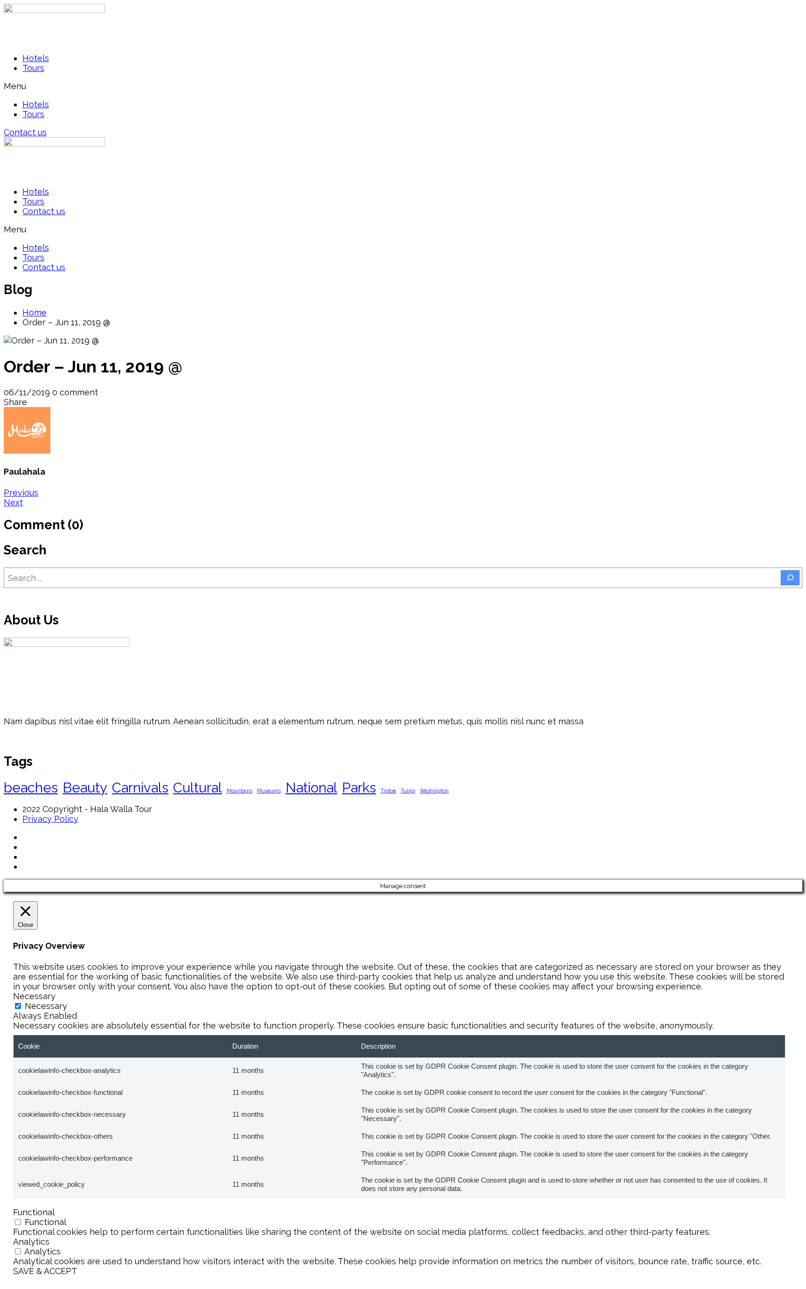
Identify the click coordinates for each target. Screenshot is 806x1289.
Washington (434, 790)
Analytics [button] (31, 1242)
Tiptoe (388, 790)
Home (34, 312)
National (311, 787)
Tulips (408, 790)
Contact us (43, 211)
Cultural (197, 787)
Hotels (35, 58)
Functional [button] (34, 1212)
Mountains (239, 790)
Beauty (85, 787)
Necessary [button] (34, 996)
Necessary (46, 1006)
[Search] (790, 578)
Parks (359, 787)
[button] (403, 86)
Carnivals (140, 787)
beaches (31, 787)
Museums (269, 790)
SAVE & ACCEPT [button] (45, 1271)
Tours (33, 68)
